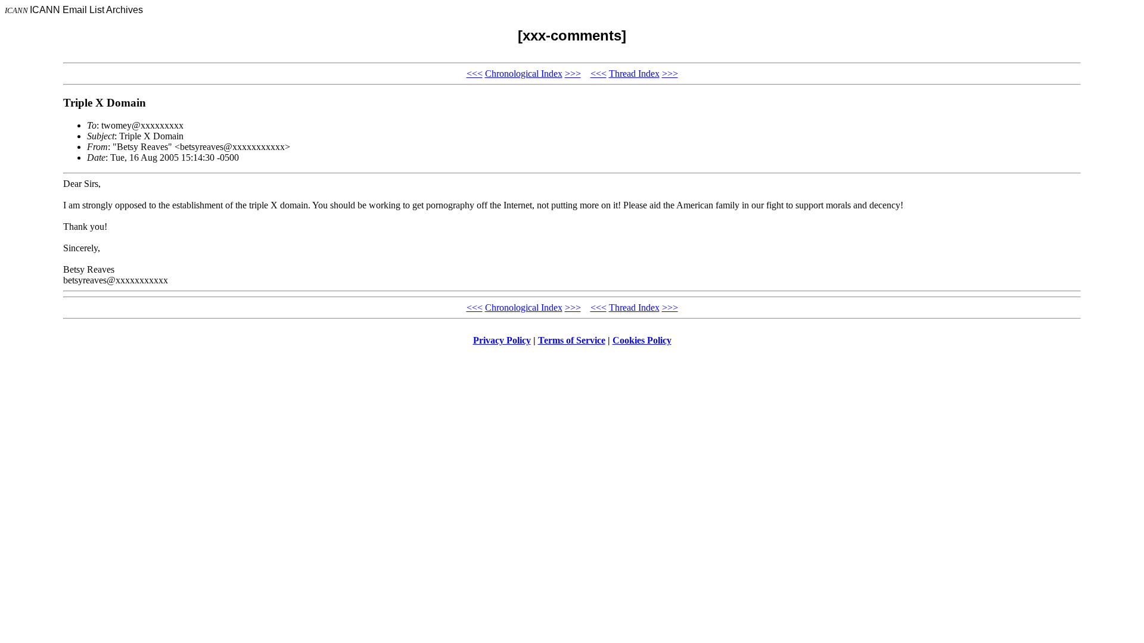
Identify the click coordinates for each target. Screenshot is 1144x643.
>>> (573, 73)
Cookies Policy (642, 340)
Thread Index (634, 73)
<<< (475, 73)
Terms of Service (571, 340)
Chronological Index (523, 73)
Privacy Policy (502, 340)
